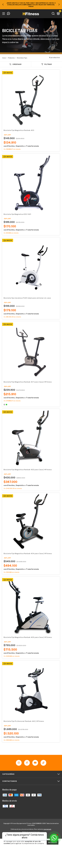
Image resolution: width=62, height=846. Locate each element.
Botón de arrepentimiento (31, 832)
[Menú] (4, 13)
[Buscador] (53, 13)
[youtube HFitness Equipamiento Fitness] (35, 763)
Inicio (4, 58)
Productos (11, 58)
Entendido (52, 842)
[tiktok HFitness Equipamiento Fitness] (43, 763)
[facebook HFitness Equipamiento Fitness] (27, 763)
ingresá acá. (47, 829)
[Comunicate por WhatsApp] (8, 13)
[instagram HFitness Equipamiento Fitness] (19, 763)
